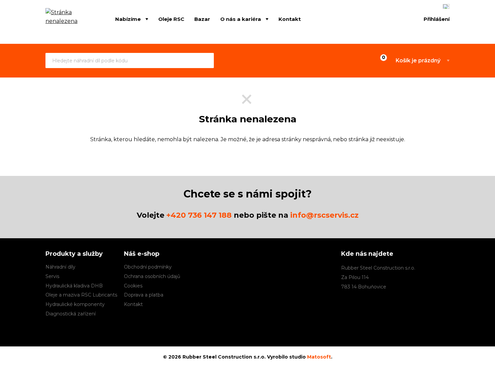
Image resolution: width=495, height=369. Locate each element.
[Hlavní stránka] (70, 19)
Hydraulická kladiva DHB (74, 286)
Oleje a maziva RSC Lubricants (81, 295)
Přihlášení (437, 19)
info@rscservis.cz (324, 215)
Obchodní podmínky (148, 267)
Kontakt (289, 19)
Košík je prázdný (418, 60)
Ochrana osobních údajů (152, 276)
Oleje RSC (171, 19)
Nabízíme (128, 19)
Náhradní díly (60, 267)
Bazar (202, 19)
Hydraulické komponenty (75, 304)
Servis (52, 276)
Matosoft (319, 357)
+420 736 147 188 (199, 215)
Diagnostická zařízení (70, 314)
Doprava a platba (143, 295)
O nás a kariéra (240, 19)
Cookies (133, 286)
